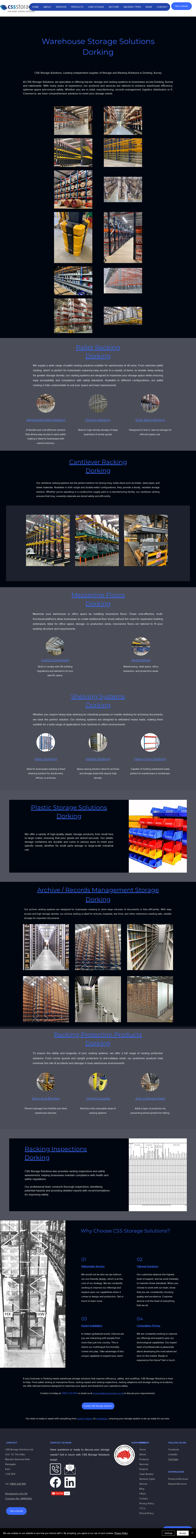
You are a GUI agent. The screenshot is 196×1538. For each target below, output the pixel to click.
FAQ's (142, 1493)
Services (143, 1464)
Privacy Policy (146, 1503)
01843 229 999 (18, 1484)
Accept (182, 1533)
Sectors (143, 1484)
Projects (143, 1469)
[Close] (192, 1533)
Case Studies (146, 1474)
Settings (168, 1533)
